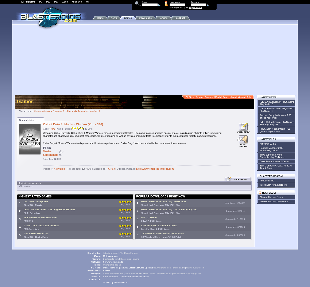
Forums (163, 18)
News (114, 18)
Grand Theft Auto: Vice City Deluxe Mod (163, 201)
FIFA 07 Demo (149, 217)
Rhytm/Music (42, 237)
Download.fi (179, 268)
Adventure (35, 213)
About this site (267, 180)
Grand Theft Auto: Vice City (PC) (157, 205)
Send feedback (110, 276)
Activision (59, 169)
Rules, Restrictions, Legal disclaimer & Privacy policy (175, 273)
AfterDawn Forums (128, 253)
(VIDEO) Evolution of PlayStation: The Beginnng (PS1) (277, 123)
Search (106, 271)
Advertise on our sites (136, 273)
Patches (209, 97)
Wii (87, 1)
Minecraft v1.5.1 (268, 143)
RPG (30, 221)
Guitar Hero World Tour (36, 233)
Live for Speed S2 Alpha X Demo (159, 225)
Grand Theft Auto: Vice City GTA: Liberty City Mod (169, 209)
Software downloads (113, 262)
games (58, 111)
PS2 (48, 1)
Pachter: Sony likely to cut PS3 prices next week (275, 116)
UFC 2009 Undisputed (36, 201)
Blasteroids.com (111, 259)
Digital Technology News (115, 268)
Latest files (268, 139)
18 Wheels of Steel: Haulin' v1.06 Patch (162, 233)
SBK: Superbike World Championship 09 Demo (272, 155)
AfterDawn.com (110, 253)
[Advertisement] (155, 62)
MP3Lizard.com (110, 256)
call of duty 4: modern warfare (81, 111)
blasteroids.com (43, 111)
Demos (199, 97)
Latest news (268, 97)
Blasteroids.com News (271, 197)
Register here (195, 7)
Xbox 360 (77, 1)
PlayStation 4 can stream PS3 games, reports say (275, 130)
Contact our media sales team (134, 276)
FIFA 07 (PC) (147, 221)
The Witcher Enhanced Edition (40, 217)
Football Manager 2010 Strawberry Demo (271, 149)
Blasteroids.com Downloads (274, 201)
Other (249, 97)
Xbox (65, 1)
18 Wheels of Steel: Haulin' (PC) (157, 237)
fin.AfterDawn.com (162, 268)
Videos (241, 97)
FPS (53, 128)
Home (100, 18)
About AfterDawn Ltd (113, 273)
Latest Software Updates (141, 268)
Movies (47, 151)
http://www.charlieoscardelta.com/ (155, 169)
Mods (218, 97)
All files (190, 97)
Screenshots (229, 97)
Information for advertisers (273, 185)
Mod (178, 205)
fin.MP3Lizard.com (195, 268)
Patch (178, 237)
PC (40, 1)
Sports (38, 205)
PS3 (56, 1)
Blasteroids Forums (129, 259)
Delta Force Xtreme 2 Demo (274, 161)
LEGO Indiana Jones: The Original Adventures (49, 209)
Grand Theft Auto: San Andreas (41, 225)
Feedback (180, 18)
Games (128, 18)
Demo (159, 221)
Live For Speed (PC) (151, 229)
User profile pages (112, 265)
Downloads (145, 18)
